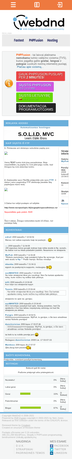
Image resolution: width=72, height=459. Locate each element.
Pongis (9, 315)
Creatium (25, 425)
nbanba (9, 264)
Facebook (61, 445)
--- (6, 246)
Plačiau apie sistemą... (30, 66)
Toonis (9, 289)
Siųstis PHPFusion (35, 86)
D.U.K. (20, 445)
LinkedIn (60, 453)
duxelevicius (12, 324)
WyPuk (9, 255)
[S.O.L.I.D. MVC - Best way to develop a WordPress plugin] (36, 139)
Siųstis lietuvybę (34, 97)
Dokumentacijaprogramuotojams (36, 108)
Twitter (60, 449)
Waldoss (10, 345)
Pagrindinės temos (30, 453)
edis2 (8, 237)
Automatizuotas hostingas (35, 127)
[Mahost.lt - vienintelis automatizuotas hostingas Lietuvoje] (36, 40)
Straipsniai (24, 449)
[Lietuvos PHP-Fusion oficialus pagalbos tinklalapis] (38, 29)
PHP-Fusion (20, 418)
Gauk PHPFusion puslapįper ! (40, 76)
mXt (7, 282)
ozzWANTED (12, 273)
